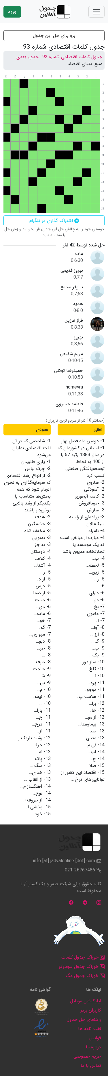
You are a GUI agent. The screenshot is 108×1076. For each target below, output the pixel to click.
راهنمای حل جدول (84, 1019)
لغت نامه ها (89, 1028)
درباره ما (93, 1047)
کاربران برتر (91, 1010)
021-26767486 (80, 870)
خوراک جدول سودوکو (79, 966)
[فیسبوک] (71, 902)
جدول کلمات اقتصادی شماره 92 (72, 56)
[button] (41, 1007)
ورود (12, 11)
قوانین (95, 1037)
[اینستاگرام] (98, 902)
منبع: (98, 63)
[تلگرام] (85, 902)
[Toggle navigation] (96, 12)
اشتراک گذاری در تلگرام (51, 220)
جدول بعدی (27, 56)
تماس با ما (91, 1065)
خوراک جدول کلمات (80, 957)
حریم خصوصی (87, 1056)
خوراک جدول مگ (83, 975)
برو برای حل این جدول (54, 35)
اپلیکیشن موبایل (85, 1001)
